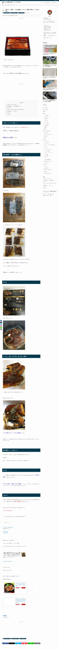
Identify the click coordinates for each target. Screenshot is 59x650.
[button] (5, 643)
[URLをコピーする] (37, 643)
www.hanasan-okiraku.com (7, 561)
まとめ (9, 112)
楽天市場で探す (5, 531)
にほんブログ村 (5, 617)
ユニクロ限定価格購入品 (47, 159)
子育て (45, 113)
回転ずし (45, 164)
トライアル (45, 147)
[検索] (56, 0)
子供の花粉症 (46, 125)
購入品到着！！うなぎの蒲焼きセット (14, 106)
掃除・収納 (45, 136)
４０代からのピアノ (47, 141)
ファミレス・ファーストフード (48, 152)
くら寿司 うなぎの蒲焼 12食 (8, 527)
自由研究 (45, 127)
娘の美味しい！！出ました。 (13, 111)
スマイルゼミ (46, 122)
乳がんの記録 (46, 109)
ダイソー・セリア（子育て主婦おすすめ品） (49, 145)
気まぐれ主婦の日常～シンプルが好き (11, 3)
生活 (44, 139)
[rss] (55, 0)
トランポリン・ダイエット (47, 149)
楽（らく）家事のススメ (23, 638)
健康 (44, 111)
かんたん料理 (46, 132)
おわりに (9, 114)
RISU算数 (46, 118)
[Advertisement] (21, 25)
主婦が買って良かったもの (7, 638)
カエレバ (8, 528)
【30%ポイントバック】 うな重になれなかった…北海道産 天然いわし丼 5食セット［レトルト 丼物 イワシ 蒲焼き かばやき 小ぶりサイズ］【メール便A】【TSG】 (20, 584)
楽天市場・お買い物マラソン (15, 638)
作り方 (9, 107)
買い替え (47, 195)
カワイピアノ (46, 120)
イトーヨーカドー (46, 143)
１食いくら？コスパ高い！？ (13, 104)
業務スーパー (46, 171)
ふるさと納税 (46, 154)
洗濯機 (44, 195)
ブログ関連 (45, 107)
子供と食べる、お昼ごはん (47, 134)
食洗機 (50, 195)
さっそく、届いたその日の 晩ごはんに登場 (15, 109)
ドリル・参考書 (46, 115)
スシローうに (46, 166)
